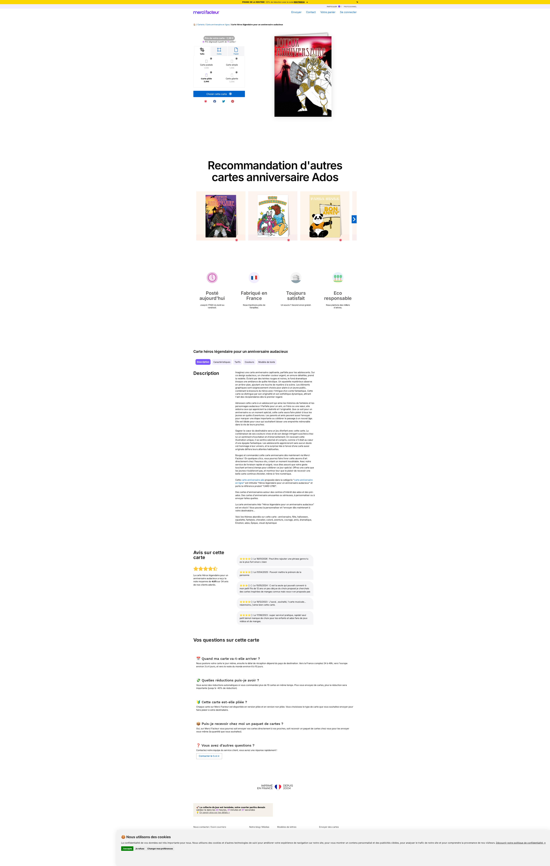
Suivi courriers (218, 827)
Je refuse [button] (139, 848)
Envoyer (296, 12)
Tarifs (237, 362)
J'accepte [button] (127, 848)
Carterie (201, 25)
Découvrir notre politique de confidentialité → (521, 842)
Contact (311, 12)
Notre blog (254, 827)
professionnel (350, 6)
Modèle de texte (266, 362)
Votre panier (327, 12)
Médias (265, 827)
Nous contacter (201, 827)
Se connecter (348, 12)
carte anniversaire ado (252, 480)
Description (203, 362)
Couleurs (249, 362)
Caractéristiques (221, 362)
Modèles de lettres (286, 827)
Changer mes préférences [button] (160, 848)
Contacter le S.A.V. (209, 756)
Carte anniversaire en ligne (217, 25)
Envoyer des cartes (329, 827)
